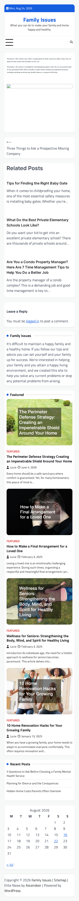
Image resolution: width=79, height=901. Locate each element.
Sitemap (60, 880)
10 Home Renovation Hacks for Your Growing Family (34, 728)
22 (56, 841)
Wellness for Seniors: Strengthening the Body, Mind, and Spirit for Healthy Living (38, 638)
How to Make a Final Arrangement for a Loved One (37, 548)
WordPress (12, 890)
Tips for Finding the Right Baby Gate (37, 183)
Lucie (13, 467)
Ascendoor (33, 885)
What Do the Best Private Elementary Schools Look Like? (37, 222)
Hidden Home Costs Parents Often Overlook (34, 791)
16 (65, 834)
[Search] (71, 42)
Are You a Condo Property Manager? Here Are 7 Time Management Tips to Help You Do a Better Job (38, 267)
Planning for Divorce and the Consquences (32, 783)
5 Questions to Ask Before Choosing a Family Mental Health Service (39, 773)
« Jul (10, 864)
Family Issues (39, 19)
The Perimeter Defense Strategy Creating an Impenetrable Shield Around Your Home (39, 459)
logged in (32, 321)
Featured (13, 451)
